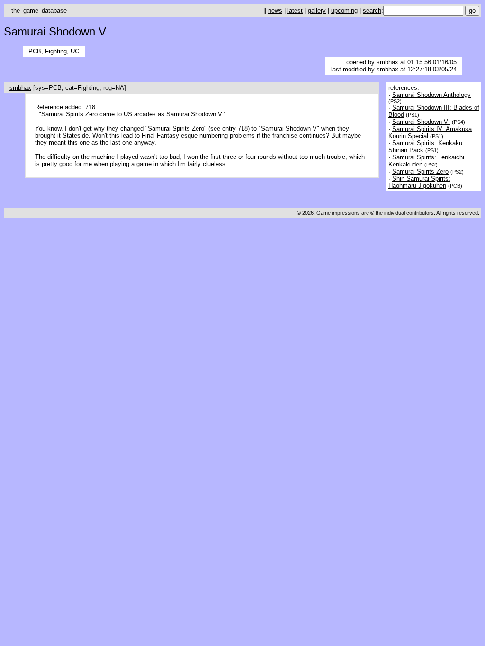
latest (295, 10)
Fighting (56, 51)
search (372, 10)
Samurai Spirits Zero (420, 171)
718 (90, 107)
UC (75, 51)
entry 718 (235, 128)
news (275, 10)
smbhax (387, 62)
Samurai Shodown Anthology (431, 94)
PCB (34, 51)
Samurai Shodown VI (421, 121)
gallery (317, 10)
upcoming (344, 10)
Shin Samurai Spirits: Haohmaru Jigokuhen (419, 182)
